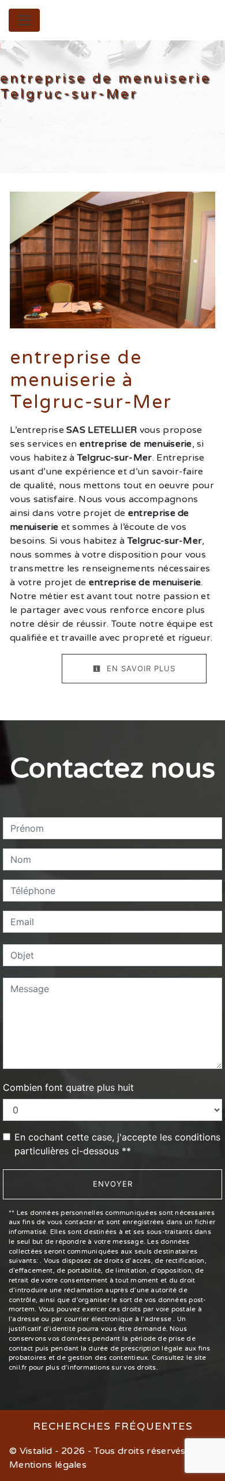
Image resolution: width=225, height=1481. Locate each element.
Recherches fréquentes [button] (113, 1426)
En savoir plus (139, 668)
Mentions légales (48, 1465)
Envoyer (113, 1183)
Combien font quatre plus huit (68, 1087)
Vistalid (36, 1451)
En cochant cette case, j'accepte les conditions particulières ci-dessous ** (117, 1144)
